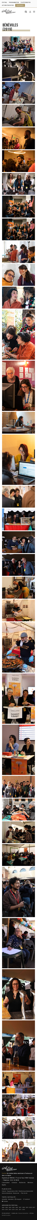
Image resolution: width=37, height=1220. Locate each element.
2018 (30, 1207)
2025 (6, 1207)
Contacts (14, 1182)
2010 (23, 1209)
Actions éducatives (7, 1193)
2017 (34, 1207)
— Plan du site (23, 1193)
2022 (16, 1207)
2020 (23, 1207)
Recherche (22, 1182)
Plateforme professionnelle (26, 1191)
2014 (10, 1209)
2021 (20, 1207)
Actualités (4, 1199)
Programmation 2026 (12, 1191)
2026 (3, 1207)
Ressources (16, 1193)
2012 (16, 1209)
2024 (10, 1207)
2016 (3, 1209)
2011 (20, 1209)
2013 (13, 1209)
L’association (6, 1182)
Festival (4, 1191)
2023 (13, 1207)
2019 (27, 1207)
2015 (6, 1209)
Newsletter (11, 1199)
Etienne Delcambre (23, 1213)
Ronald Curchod (6, 1215)
